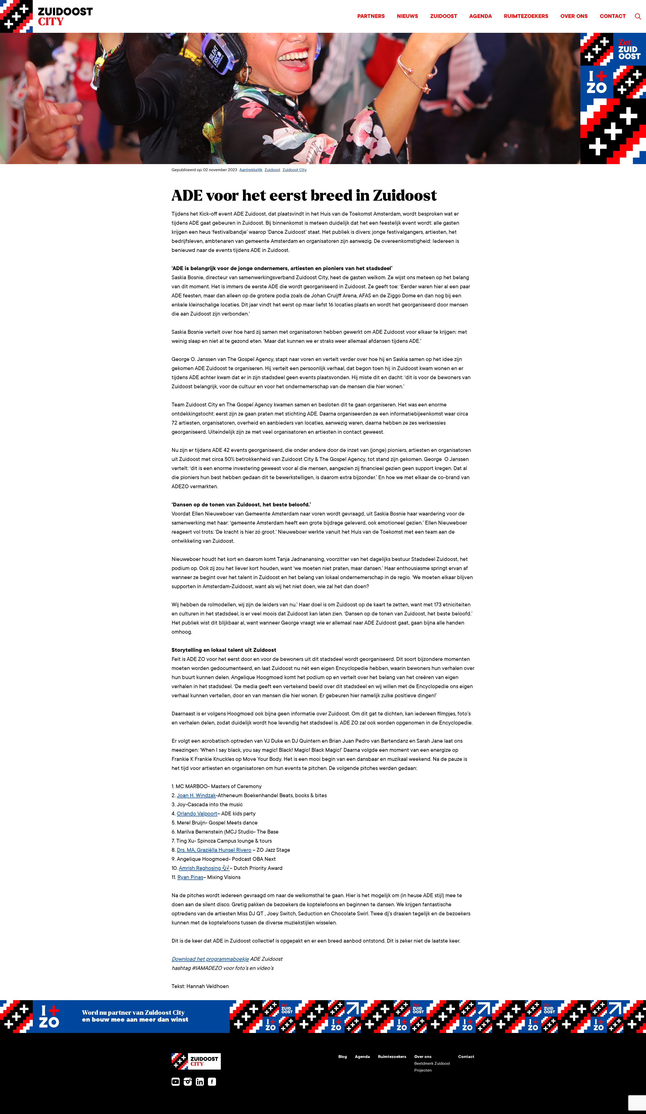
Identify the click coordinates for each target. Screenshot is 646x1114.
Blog (342, 1056)
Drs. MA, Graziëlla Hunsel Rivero (214, 850)
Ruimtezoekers (526, 16)
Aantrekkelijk (250, 169)
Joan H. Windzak (196, 795)
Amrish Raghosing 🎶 (204, 868)
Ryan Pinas (190, 877)
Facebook (212, 1082)
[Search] (638, 16)
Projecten (423, 1070)
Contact (613, 16)
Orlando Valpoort (197, 814)
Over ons (574, 16)
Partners (371, 16)
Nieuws (407, 16)
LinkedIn (200, 1082)
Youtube (176, 1082)
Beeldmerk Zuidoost (432, 1063)
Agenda (480, 16)
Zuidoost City (295, 169)
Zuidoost (443, 16)
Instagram (188, 1082)
